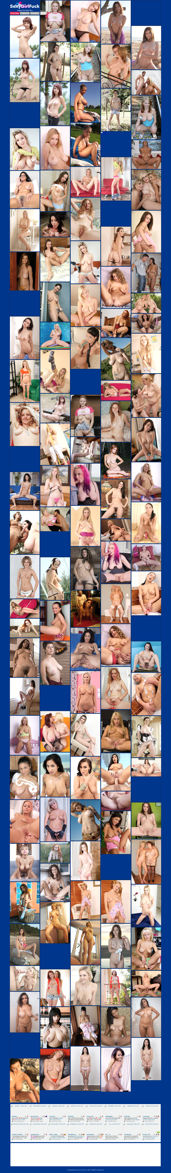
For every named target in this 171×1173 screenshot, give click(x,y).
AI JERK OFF (24, 13)
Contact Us (100, 1170)
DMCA (94, 1170)
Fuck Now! (34, 13)
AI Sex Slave (14, 13)
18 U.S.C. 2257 (86, 1170)
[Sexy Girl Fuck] (25, 5)
